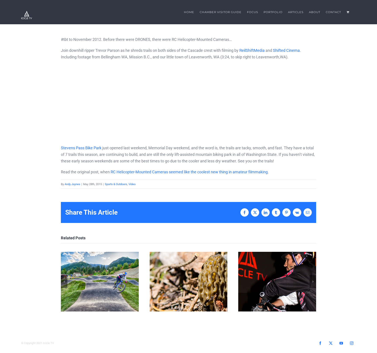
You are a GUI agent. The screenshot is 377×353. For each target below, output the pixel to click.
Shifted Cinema (286, 50)
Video (132, 184)
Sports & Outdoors (116, 184)
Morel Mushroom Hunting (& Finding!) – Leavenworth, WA (188, 281)
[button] (64, 281)
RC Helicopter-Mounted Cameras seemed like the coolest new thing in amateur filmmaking (189, 172)
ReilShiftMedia (252, 50)
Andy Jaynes (72, 184)
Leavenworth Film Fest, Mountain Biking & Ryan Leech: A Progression (277, 281)
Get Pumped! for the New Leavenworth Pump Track (100, 281)
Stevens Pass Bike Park (81, 148)
